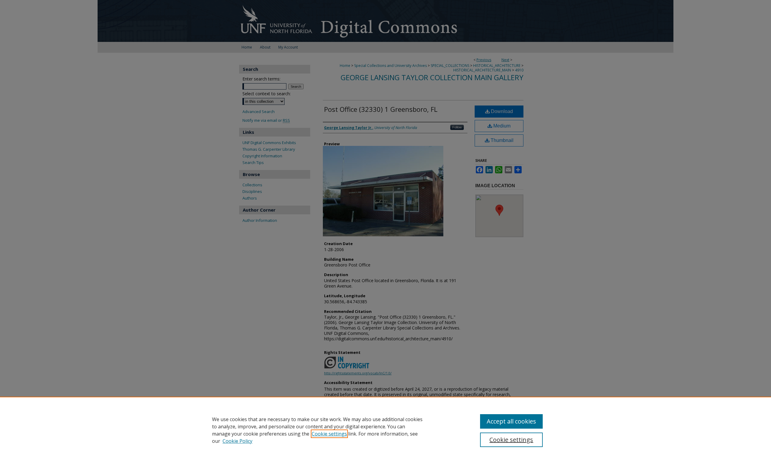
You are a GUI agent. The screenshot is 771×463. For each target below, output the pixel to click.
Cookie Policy (237, 441)
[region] (385, 430)
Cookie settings (329, 433)
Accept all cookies (511, 421)
